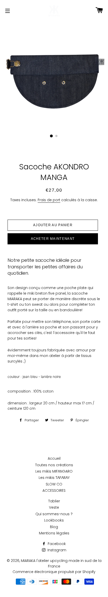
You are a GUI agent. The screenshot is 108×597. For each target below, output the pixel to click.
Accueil (54, 458)
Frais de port (49, 199)
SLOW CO (54, 484)
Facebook (56, 543)
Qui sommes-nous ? (54, 513)
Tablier (54, 501)
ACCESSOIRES (54, 490)
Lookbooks (54, 520)
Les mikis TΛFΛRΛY (54, 477)
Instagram (56, 550)
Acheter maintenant (53, 239)
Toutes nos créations (54, 465)
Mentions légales (54, 533)
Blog (54, 526)
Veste (54, 507)
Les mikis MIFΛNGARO (54, 471)
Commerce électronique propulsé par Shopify (54, 571)
